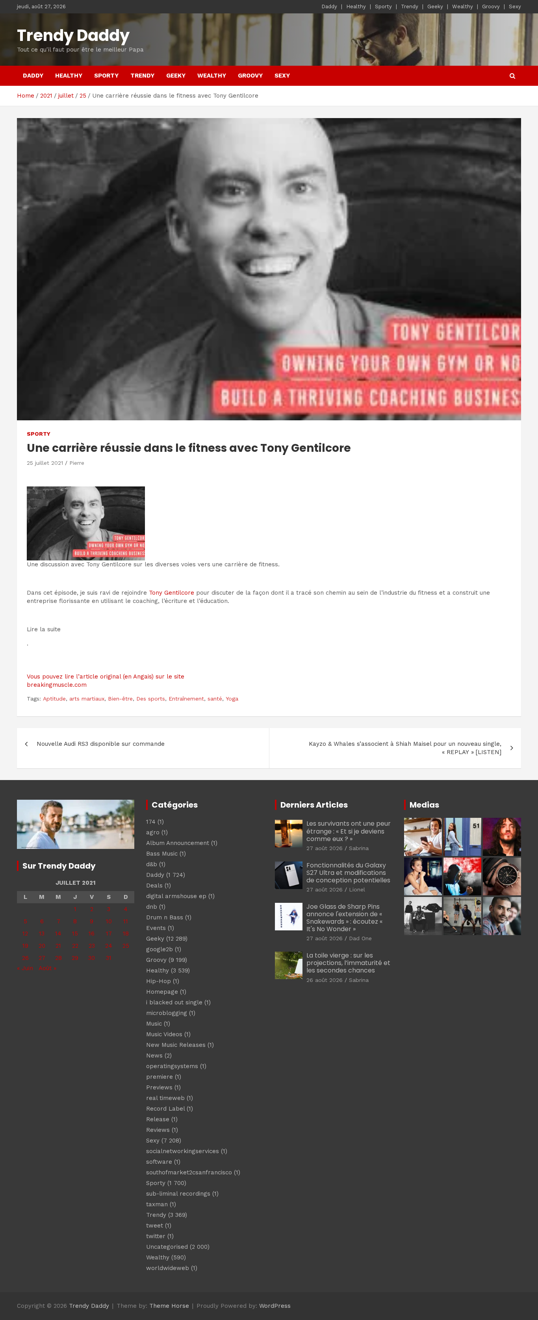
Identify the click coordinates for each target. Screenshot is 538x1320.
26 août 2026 (324, 980)
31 (108, 957)
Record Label (165, 1108)
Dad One (360, 938)
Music (154, 1023)
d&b (151, 864)
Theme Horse (169, 1305)
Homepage (162, 991)
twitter (155, 1236)
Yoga (232, 698)
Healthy (356, 6)
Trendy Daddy (73, 35)
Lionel (357, 889)
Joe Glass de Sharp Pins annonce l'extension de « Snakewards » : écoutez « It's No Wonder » (344, 918)
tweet (154, 1225)
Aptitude (54, 698)
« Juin (25, 968)
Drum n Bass (164, 917)
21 (58, 945)
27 (42, 957)
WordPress (275, 1305)
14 (58, 933)
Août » (47, 968)
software (159, 1161)
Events (156, 928)
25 (125, 945)
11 (125, 921)
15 (75, 933)
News (154, 1055)
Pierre (76, 463)
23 (92, 945)
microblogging (166, 1013)
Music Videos (164, 1034)
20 (42, 945)
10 (109, 921)
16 (92, 933)
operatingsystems (172, 1066)
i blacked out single (174, 1002)
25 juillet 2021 (45, 463)
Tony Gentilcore (171, 592)
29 (75, 957)
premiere (159, 1076)
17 (109, 933)
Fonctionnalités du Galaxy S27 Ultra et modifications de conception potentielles (348, 873)
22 (75, 945)
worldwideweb (167, 1268)
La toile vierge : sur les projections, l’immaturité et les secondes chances (348, 963)
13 (42, 933)
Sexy (515, 6)
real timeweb (165, 1098)
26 (25, 957)
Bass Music (162, 853)
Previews (159, 1087)
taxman (157, 1204)
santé (215, 698)
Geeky (435, 6)
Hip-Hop (158, 981)
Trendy (409, 6)
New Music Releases (176, 1044)
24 (108, 945)
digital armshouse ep (176, 896)
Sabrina (359, 848)
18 (126, 933)
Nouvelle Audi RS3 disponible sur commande (101, 743)
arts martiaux (86, 698)
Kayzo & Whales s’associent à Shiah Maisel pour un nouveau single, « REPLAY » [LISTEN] (405, 748)
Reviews (158, 1129)
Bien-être (120, 698)
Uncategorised (167, 1246)
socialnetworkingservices (182, 1151)
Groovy (491, 6)
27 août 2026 (324, 848)
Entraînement (186, 698)
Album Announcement (177, 843)
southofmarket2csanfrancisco (189, 1172)
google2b (159, 949)
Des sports (150, 698)
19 (25, 945)
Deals (154, 885)
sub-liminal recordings (178, 1193)
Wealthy (462, 6)
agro (153, 832)
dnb (151, 906)
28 (58, 957)
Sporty (383, 6)
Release (157, 1119)
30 (91, 957)
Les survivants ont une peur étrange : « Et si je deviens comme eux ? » (348, 831)
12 (25, 933)
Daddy (329, 6)
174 (151, 821)
